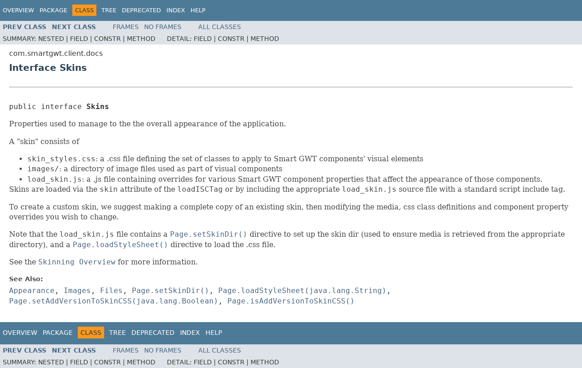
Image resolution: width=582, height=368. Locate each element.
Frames (126, 26)
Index (175, 10)
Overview (18, 10)
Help (198, 10)
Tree (108, 10)
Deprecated (141, 10)
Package (53, 10)
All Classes (219, 26)
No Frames (162, 26)
